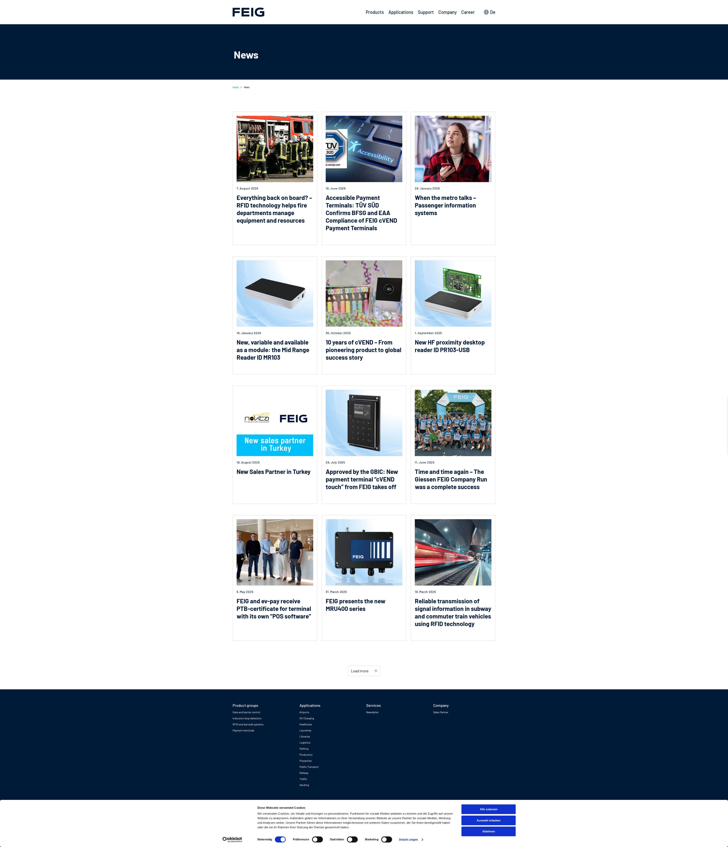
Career (468, 12)
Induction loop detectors (247, 718)
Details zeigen (408, 839)
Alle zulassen (488, 809)
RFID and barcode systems (248, 724)
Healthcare (306, 724)
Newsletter (372, 712)
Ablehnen (488, 831)
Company (447, 12)
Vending (304, 785)
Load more (360, 671)
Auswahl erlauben (488, 820)
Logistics (305, 742)
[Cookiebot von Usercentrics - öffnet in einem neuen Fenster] (232, 839)
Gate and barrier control (246, 712)
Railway (304, 772)
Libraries (305, 736)
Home (235, 87)
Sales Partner (440, 712)
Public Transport (309, 766)
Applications (400, 12)
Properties (306, 760)
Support (426, 12)
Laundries (305, 730)
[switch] (317, 839)
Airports (304, 712)
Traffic (303, 778)
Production (306, 754)
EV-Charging (307, 718)
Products (375, 12)
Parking (304, 748)
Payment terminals (243, 730)
